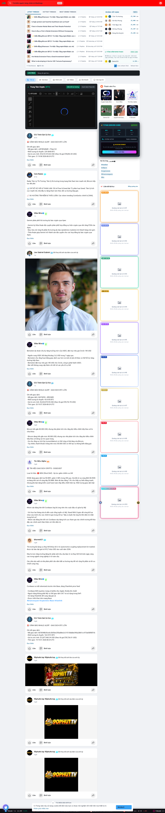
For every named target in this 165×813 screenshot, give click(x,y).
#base (52, 601)
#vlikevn (104, 168)
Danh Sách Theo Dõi (88, 87)
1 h (35, 216)
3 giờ (35, 660)
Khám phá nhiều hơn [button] (41, 808)
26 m (35, 137)
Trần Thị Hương (117, 16)
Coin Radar (38, 174)
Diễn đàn (41, 66)
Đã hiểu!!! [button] (121, 807)
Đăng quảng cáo (133, 186)
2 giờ (35, 425)
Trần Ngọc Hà (116, 25)
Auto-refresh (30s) (123, 66)
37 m (35, 177)
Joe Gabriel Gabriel (42, 252)
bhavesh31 (38, 540)
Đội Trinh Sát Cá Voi (42, 135)
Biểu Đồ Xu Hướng (73, 87)
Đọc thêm (30, 160)
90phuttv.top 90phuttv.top (44, 657)
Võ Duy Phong (117, 29)
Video (71, 80)
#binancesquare (33, 601)
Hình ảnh (58, 80)
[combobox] (36, 3)
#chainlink (58, 601)
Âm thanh (84, 80)
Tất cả (31, 80)
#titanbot (104, 165)
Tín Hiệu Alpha (40, 461)
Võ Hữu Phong (117, 20)
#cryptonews (44, 601)
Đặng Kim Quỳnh (118, 33)
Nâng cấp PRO (119, 152)
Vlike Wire (38, 213)
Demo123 (115, 61)
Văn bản (45, 80)
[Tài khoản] (160, 3)
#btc (102, 177)
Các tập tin (100, 80)
